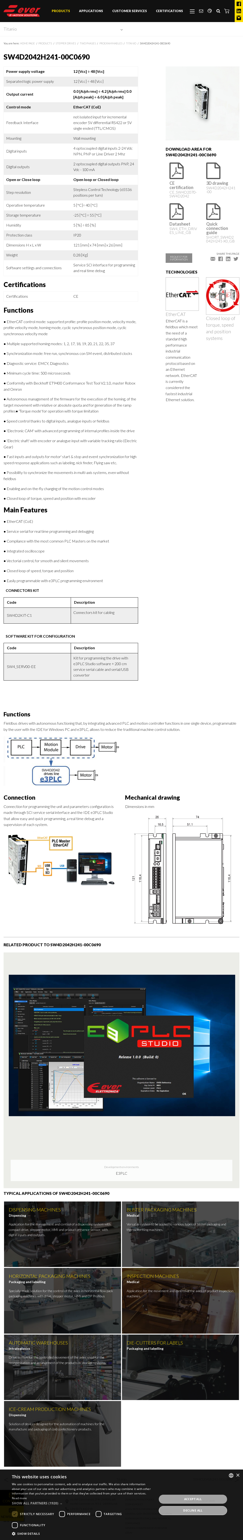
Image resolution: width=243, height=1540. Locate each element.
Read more (19, 1498)
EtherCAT (176, 314)
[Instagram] (239, 18)
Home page (27, 43)
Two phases (88, 43)
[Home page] (22, 11)
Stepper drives (66, 43)
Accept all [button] (193, 1499)
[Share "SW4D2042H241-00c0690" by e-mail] (212, 258)
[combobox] (231, 1475)
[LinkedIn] (239, 11)
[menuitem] (61, 11)
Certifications (169, 11)
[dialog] (121, 1505)
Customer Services (129, 11)
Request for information (179, 258)
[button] (227, 11)
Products (61, 11)
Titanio (10, 29)
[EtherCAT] (182, 293)
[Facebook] (239, 4)
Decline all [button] (192, 1510)
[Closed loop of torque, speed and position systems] (222, 295)
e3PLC (121, 1173)
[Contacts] (201, 11)
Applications (91, 11)
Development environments (121, 1167)
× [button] (237, 1475)
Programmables (110, 43)
